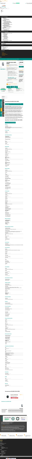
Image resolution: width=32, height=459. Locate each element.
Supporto (2, 11)
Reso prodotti (2, 451)
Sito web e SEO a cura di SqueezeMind (4, 457)
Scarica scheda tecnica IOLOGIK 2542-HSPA (10, 122)
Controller (10, 60)
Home (0, 60)
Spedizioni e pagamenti (3, 450)
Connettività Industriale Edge (5, 60)
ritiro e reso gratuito (4, 113)
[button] (1, 13)
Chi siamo (2, 446)
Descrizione (3, 96)
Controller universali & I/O (14, 60)
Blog (1, 455)
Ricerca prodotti (2, 8)
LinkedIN (2, 454)
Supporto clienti (3, 447)
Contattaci (2, 448)
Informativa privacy (3, 452)
